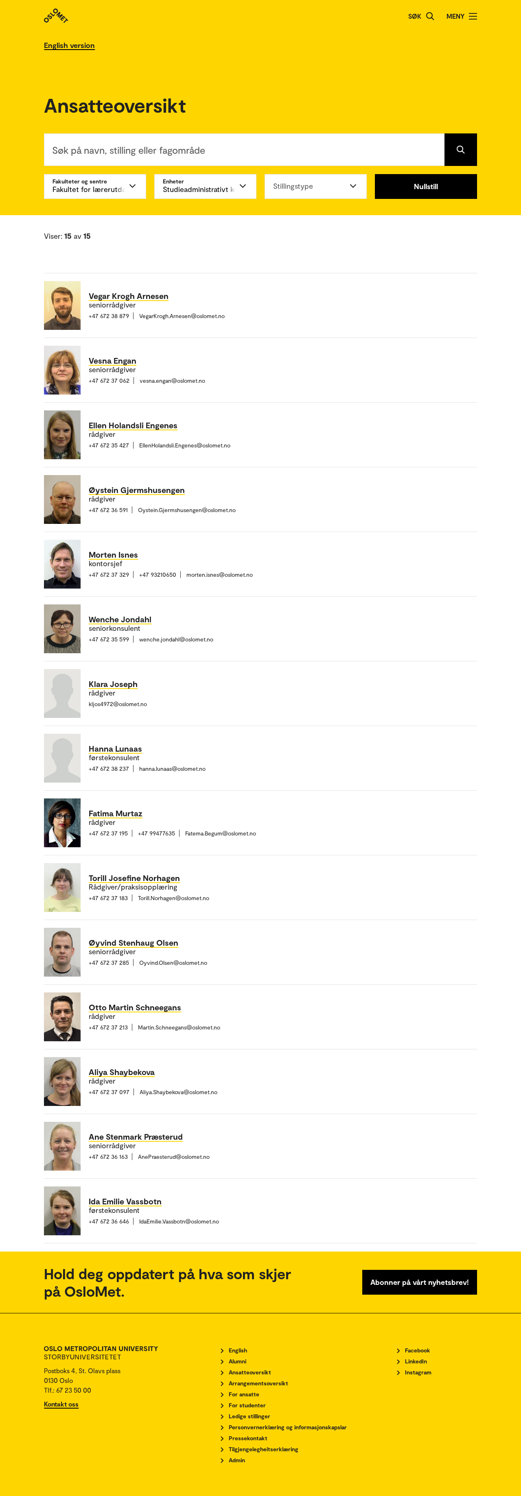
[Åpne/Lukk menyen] (473, 16)
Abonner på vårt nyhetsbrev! (419, 1282)
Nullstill (426, 186)
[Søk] (430, 16)
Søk (414, 16)
